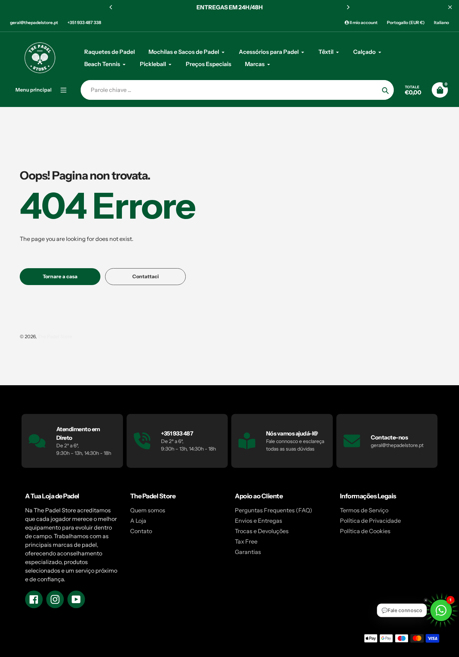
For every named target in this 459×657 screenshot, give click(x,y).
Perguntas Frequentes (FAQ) (273, 510)
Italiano (441, 22)
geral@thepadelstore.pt (34, 22)
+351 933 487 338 (84, 22)
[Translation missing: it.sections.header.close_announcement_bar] (450, 7)
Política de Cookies (365, 531)
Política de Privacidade (370, 520)
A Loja (138, 520)
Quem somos (147, 510)
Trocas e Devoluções (262, 531)
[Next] (347, 7)
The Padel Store (55, 336)
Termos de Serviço (364, 510)
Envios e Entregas (258, 520)
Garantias (248, 551)
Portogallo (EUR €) (406, 22)
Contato (141, 531)
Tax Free (246, 541)
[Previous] (111, 7)
